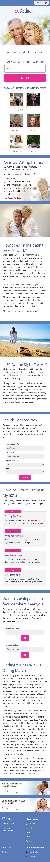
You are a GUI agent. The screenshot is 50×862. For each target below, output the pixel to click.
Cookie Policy (6, 828)
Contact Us (6, 852)
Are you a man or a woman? (25, 62)
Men (28, 836)
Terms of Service (8, 824)
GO (25, 638)
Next (25, 78)
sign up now (16, 311)
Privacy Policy (7, 826)
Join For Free (31, 823)
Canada (33, 856)
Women (29, 841)
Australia (34, 852)
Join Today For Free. (13, 198)
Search (25, 477)
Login (28, 832)
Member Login (41, 3)
